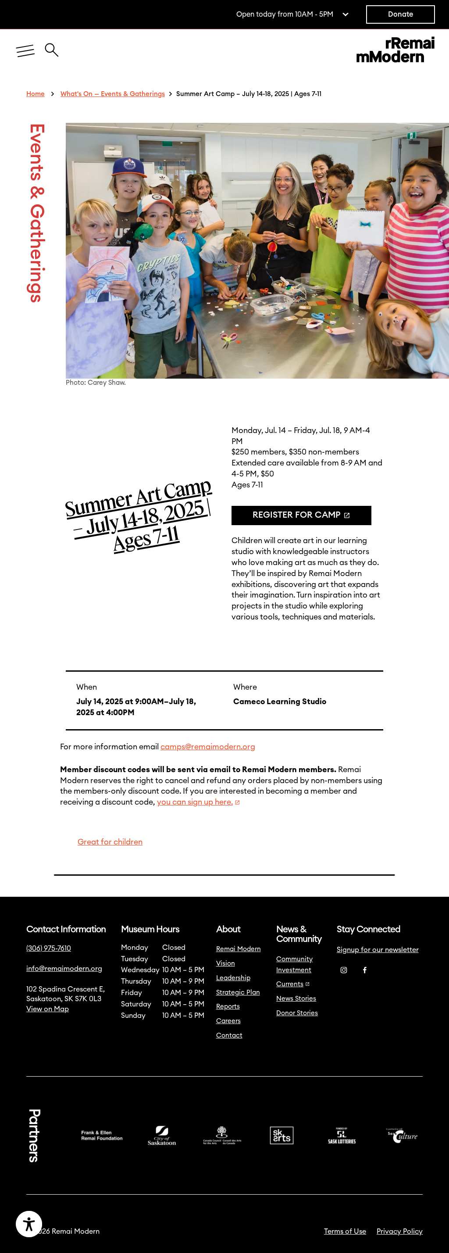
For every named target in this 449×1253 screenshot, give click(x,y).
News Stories (296, 998)
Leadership (233, 978)
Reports (228, 1006)
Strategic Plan (238, 992)
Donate (400, 14)
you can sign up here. (195, 802)
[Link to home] (395, 51)
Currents (289, 984)
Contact (229, 1035)
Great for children (110, 842)
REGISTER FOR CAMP (297, 515)
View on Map (47, 1009)
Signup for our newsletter (378, 949)
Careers (228, 1021)
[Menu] (25, 51)
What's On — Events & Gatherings (113, 94)
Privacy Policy (400, 1231)
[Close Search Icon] (51, 45)
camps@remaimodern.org (207, 747)
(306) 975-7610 (48, 948)
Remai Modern (238, 949)
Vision (225, 963)
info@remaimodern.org (64, 968)
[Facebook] (365, 970)
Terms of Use (345, 1231)
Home (35, 94)
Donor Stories (297, 1013)
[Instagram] (344, 970)
